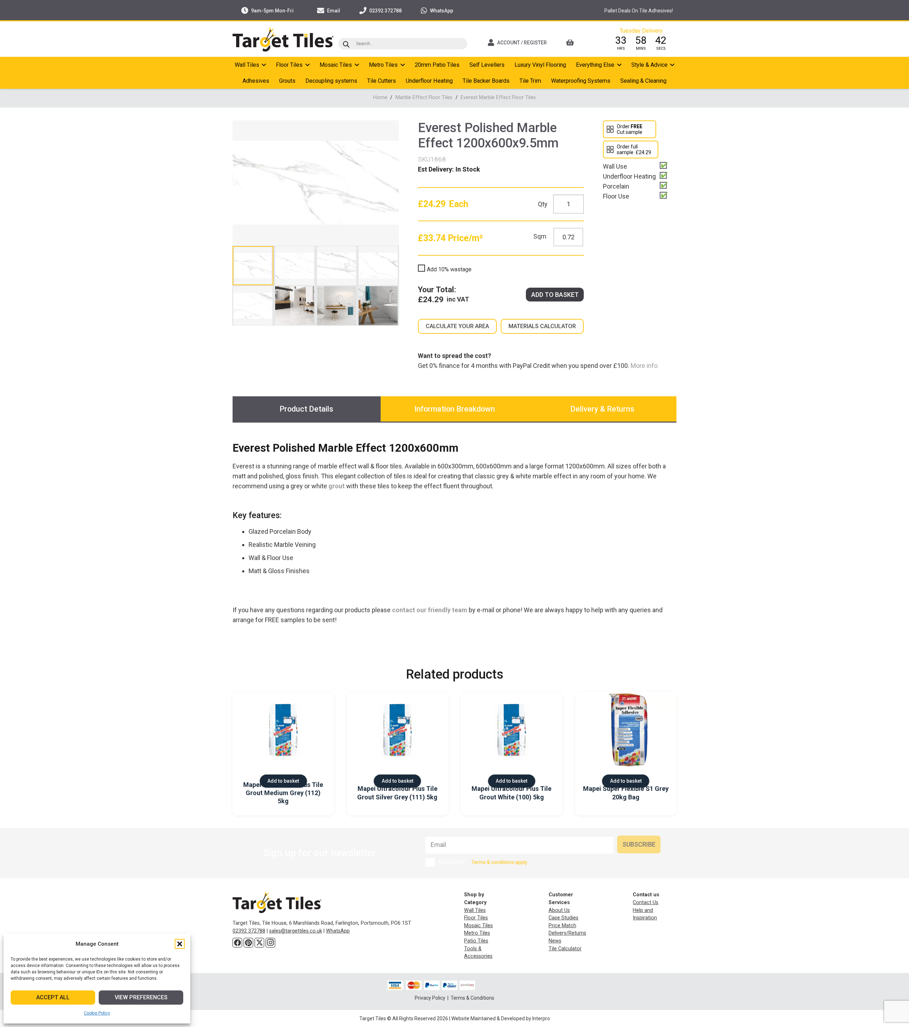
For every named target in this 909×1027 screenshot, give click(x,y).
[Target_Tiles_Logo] (283, 39)
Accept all (53, 997)
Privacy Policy (430, 998)
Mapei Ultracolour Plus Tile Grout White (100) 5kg (511, 792)
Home (380, 97)
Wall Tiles (475, 910)
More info (643, 365)
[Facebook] (237, 942)
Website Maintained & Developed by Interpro (500, 1018)
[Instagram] (270, 942)
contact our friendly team (429, 610)
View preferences (141, 997)
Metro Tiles (477, 933)
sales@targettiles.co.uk (295, 931)
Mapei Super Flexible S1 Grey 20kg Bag (626, 792)
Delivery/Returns (567, 933)
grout (336, 486)
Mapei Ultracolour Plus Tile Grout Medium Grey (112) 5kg (283, 793)
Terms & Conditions (472, 998)
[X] (259, 942)
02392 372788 (249, 931)
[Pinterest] (248, 942)
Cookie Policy (97, 1013)
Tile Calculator (565, 949)
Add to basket (555, 294)
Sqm (539, 236)
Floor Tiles (476, 918)
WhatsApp (338, 931)
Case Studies (563, 918)
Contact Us (645, 903)
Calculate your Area (457, 326)
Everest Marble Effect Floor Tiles (498, 97)
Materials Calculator (542, 326)
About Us (559, 910)
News (555, 941)
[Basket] (579, 42)
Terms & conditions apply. (499, 862)
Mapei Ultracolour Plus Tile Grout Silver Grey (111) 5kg (397, 792)
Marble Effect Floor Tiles (424, 97)
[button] (179, 943)
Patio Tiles (476, 941)
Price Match (562, 926)
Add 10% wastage (449, 269)
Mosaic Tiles (478, 926)
